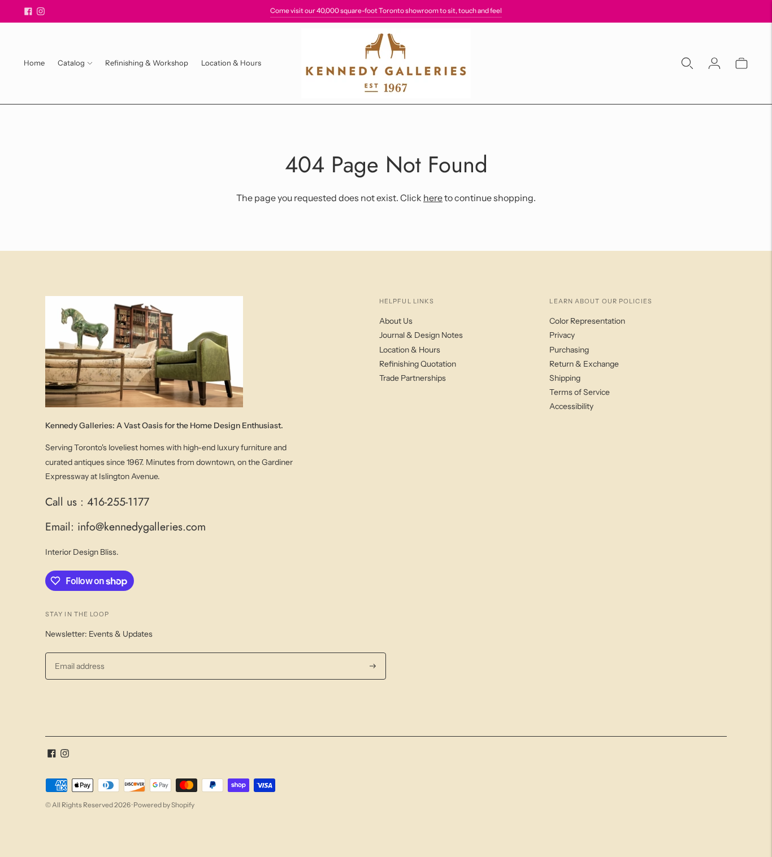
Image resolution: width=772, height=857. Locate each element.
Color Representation (587, 321)
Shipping (564, 378)
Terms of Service (579, 392)
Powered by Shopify (163, 805)
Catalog (71, 62)
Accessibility (571, 406)
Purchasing (569, 350)
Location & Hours (231, 62)
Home (34, 62)
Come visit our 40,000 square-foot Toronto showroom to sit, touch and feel (386, 10)
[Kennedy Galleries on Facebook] (28, 11)
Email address (78, 653)
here (433, 197)
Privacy (562, 335)
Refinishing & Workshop (146, 62)
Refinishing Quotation (417, 364)
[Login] (714, 63)
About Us (396, 321)
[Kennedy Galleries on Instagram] (41, 11)
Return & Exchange (584, 364)
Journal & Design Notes (421, 335)
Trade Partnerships (412, 378)
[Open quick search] (687, 63)
